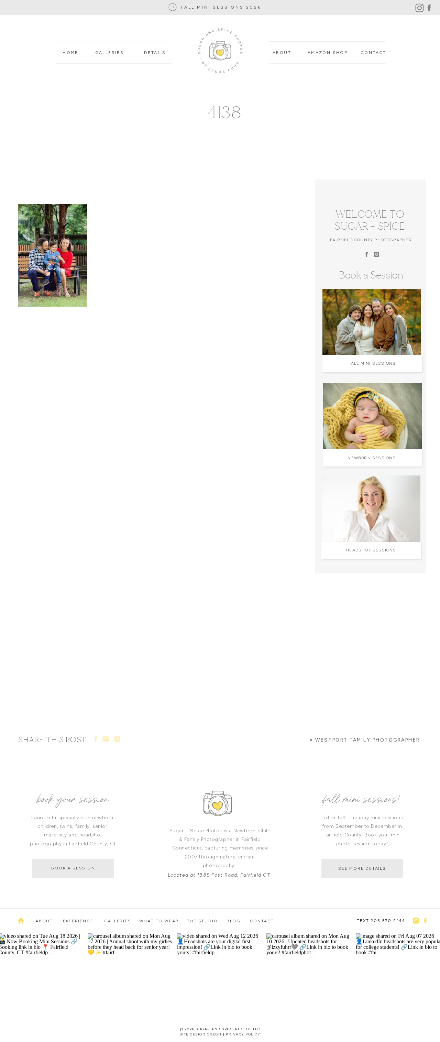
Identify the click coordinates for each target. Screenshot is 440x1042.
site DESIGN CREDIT (201, 1034)
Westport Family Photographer (367, 740)
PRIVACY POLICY (243, 1034)
